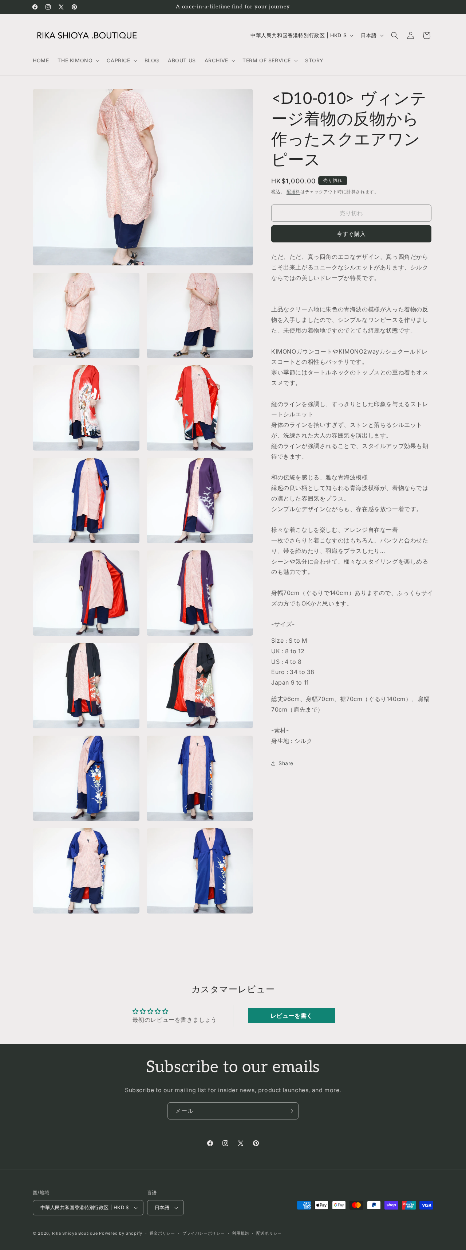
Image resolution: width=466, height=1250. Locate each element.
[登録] (290, 1110)
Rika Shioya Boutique (75, 1233)
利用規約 (240, 1233)
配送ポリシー (269, 1233)
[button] (77, 60)
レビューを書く (291, 1015)
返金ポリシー (162, 1233)
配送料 (293, 191)
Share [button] (286, 763)
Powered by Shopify (120, 1233)
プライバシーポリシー (203, 1233)
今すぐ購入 (351, 233)
